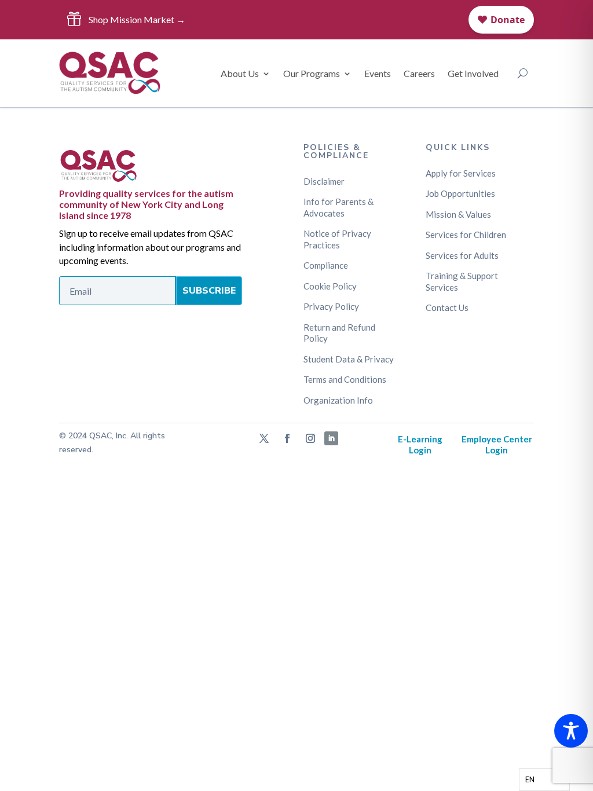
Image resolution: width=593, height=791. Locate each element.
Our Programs (311, 73)
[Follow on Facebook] (287, 438)
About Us (240, 73)
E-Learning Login (420, 445)
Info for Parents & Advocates (338, 207)
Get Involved (473, 73)
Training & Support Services (462, 281)
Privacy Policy (331, 306)
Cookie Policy (330, 286)
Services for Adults (462, 255)
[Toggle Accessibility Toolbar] (571, 731)
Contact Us (447, 307)
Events (377, 73)
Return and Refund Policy (339, 333)
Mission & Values (458, 214)
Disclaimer (324, 181)
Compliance (325, 265)
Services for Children (466, 234)
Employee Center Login (497, 445)
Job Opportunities (460, 193)
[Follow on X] (264, 438)
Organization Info (338, 400)
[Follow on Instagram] (310, 438)
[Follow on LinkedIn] (331, 438)
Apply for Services (461, 173)
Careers (419, 73)
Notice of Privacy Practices (337, 239)
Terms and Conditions (344, 379)
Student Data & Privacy (348, 359)
